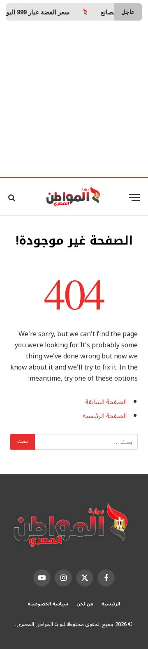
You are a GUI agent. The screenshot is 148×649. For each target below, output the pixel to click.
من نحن (84, 604)
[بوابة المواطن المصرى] (74, 197)
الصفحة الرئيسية (105, 416)
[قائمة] (134, 197)
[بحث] (12, 197)
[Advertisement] (74, 99)
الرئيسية (111, 604)
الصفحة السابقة (106, 402)
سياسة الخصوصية (48, 604)
